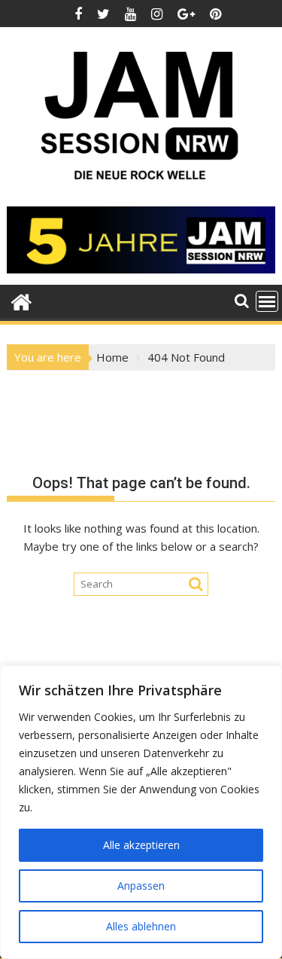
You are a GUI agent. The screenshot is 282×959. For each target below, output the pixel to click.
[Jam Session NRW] (21, 300)
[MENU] (267, 301)
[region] (141, 812)
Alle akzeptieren (141, 845)
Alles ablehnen (141, 926)
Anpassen (141, 885)
